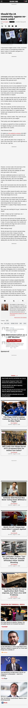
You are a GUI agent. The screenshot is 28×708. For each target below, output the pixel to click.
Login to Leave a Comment (14, 340)
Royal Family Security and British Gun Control (14, 378)
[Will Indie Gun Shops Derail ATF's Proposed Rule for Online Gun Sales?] (14, 437)
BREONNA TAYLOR (14, 323)
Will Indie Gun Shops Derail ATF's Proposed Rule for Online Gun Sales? (14, 448)
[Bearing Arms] (14, 1)
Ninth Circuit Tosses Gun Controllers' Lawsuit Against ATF (14, 529)
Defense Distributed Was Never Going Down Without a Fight (14, 500)
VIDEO (25, 323)
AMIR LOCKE (6, 323)
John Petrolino (14, 597)
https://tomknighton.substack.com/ (17, 313)
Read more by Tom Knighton (20, 317)
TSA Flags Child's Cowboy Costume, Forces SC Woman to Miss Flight (14, 419)
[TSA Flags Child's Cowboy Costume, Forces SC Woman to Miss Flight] (14, 408)
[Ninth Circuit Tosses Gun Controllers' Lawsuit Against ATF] (14, 518)
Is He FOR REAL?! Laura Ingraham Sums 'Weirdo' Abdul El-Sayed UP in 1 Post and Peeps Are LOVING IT (14, 648)
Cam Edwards (14, 452)
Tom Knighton (5, 21)
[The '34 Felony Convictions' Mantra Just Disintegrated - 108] (14, 689)
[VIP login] (25, 1)
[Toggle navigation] (1, 1)
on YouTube (12, 314)
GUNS (21, 323)
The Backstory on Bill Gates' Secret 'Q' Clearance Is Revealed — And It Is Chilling (13, 674)
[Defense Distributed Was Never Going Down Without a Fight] (14, 489)
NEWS (7, 320)
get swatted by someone (14, 133)
